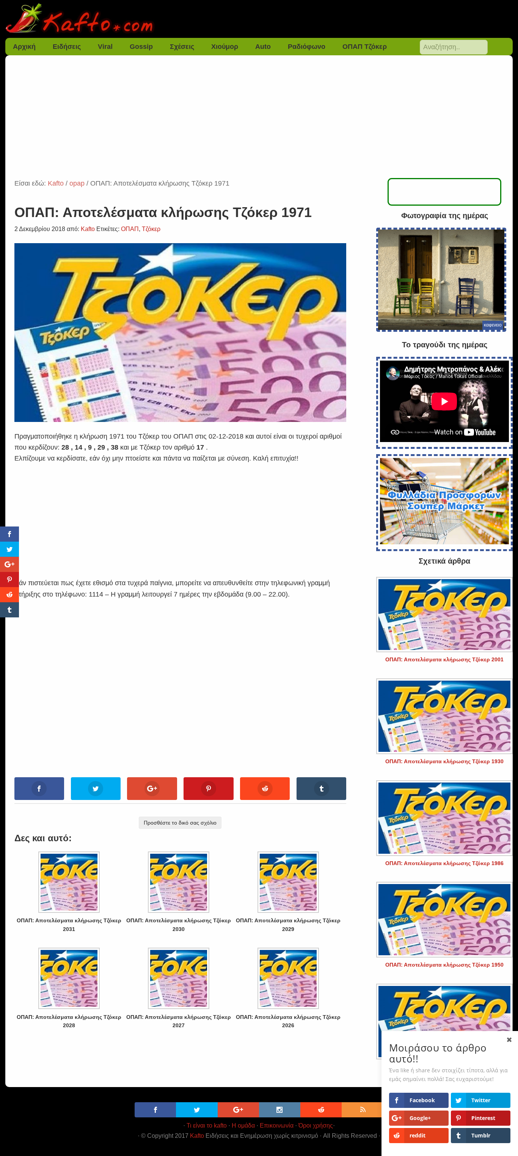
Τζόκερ (151, 229)
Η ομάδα (243, 1125)
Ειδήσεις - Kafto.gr (259, 19)
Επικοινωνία (277, 1125)
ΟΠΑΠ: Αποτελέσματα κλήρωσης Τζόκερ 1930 (444, 761)
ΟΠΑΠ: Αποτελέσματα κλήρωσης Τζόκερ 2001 (444, 659)
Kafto (197, 1136)
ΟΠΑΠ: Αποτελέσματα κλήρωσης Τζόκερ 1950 (444, 965)
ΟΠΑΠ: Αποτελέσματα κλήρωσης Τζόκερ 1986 (444, 863)
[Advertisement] (259, 121)
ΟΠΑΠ (130, 229)
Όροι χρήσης (315, 1125)
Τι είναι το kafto (207, 1125)
